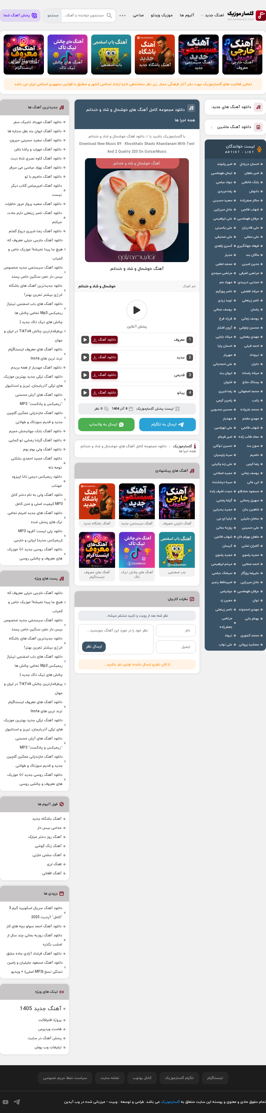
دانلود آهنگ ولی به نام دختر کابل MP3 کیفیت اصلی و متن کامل (37, 499)
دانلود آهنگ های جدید (231, 107)
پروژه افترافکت (50, 1020)
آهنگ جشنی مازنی (47, 855)
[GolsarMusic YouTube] (5, 1102)
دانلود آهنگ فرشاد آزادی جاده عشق (34, 953)
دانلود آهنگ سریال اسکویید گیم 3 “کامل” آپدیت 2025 (35, 913)
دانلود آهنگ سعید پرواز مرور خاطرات (33, 204)
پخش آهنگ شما (17, 15)
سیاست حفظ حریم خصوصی (65, 1078)
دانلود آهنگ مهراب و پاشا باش (38, 149)
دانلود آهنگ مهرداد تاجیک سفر (37, 122)
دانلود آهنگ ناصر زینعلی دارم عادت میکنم (34, 218)
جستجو (53, 15)
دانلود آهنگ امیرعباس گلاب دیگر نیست (36, 190)
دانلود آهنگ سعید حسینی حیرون (36, 140)
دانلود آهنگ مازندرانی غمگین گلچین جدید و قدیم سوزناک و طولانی (35, 418)
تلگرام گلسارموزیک (179, 1078)
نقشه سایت (110, 1078)
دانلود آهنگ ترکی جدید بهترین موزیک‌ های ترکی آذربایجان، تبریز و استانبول (33, 381)
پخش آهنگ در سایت (45, 1038)
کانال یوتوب (142, 1078)
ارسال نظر (94, 646)
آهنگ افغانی (52, 873)
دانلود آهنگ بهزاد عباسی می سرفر (35, 167)
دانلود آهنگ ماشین (234, 127)
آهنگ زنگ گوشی (48, 846)
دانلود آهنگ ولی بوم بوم (42, 449)
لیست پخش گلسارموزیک (155, 408)
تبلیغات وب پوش (48, 1047)
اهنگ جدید (214, 15)
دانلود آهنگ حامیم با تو (43, 176)
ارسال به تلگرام (163, 424)
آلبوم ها (187, 15)
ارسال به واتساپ (103, 424)
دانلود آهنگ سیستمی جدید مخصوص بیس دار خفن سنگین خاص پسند (33, 272)
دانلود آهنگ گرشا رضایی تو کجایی (35, 440)
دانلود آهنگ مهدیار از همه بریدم (36, 367)
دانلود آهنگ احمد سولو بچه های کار (34, 926)
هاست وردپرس (50, 1029)
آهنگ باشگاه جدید (47, 818)
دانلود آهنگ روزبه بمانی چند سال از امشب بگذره (34, 940)
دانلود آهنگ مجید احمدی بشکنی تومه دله (36, 463)
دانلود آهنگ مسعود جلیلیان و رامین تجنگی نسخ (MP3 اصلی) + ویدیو (35, 967)
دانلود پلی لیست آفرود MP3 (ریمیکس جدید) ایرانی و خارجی (38, 536)
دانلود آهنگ (107, 339)
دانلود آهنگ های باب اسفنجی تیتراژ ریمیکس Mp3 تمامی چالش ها (35, 309)
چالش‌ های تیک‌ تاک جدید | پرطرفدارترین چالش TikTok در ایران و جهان (33, 331)
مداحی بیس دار (49, 827)
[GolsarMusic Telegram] (17, 1102)
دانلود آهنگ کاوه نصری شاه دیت (36, 158)
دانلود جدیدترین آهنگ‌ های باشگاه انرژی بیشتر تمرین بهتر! (35, 290)
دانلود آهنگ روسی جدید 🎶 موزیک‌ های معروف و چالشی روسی (34, 554)
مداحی (138, 15)
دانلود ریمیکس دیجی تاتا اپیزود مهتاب (37, 481)
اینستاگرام (215, 1078)
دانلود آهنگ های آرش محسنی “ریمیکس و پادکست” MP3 (38, 399)
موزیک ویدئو (161, 15)
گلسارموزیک (247, 15)
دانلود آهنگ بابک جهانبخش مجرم (35, 431)
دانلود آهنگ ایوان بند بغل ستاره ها (35, 131)
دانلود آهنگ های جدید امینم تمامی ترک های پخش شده (35, 518)
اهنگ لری (54, 864)
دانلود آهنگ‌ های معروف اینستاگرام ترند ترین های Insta (35, 354)
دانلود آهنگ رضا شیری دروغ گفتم (35, 231)
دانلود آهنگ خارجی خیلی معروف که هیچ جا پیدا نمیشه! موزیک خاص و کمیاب (35, 249)
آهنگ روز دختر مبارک (45, 837)
